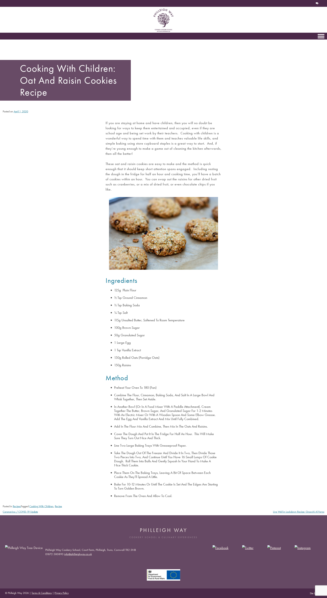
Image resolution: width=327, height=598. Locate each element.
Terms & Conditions (42, 593)
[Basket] (306, 3)
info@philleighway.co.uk (78, 554)
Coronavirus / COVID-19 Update (20, 512)
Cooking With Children (41, 506)
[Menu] (321, 36)
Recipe (58, 506)
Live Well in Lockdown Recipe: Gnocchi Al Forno (298, 512)
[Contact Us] (317, 3)
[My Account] (311, 3)
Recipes (17, 506)
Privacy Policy (61, 593)
